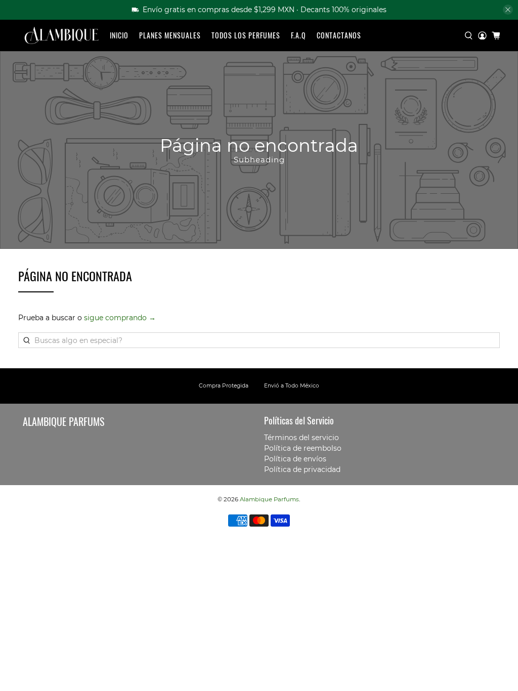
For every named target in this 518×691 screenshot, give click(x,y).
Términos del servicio (301, 437)
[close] (508, 10)
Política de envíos (295, 458)
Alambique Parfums (269, 499)
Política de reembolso (302, 448)
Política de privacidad (302, 469)
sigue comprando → (120, 317)
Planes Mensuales (170, 35)
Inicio (119, 35)
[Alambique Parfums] (61, 36)
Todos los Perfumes (245, 35)
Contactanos (339, 35)
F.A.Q (298, 35)
